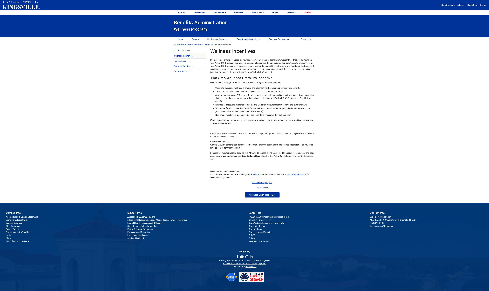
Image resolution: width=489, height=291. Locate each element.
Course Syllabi (12, 229)
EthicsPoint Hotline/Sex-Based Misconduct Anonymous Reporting (157, 220)
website (256, 174)
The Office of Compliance (17, 241)
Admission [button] (199, 12)
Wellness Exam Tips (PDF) (262, 195)
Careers (195, 39)
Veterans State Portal (259, 241)
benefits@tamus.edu (297, 174)
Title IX (252, 238)
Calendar (461, 5)
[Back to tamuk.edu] (21, 5)
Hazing (9, 235)
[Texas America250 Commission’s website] (251, 277)
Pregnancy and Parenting (138, 232)
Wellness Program (211, 44)
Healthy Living (180, 61)
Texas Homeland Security (260, 232)
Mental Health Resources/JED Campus (144, 223)
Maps (8, 238)
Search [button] (483, 5)
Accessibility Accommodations (141, 217)
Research (238, 12)
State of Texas (255, 229)
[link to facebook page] (238, 257)
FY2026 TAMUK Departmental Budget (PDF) (269, 217)
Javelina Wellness (182, 50)
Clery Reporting (13, 226)
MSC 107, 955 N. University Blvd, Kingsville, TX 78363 (394, 220)
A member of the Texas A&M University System (244, 263)
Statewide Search (257, 226)
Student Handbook (135, 238)
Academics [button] (219, 12)
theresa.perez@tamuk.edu (381, 226)
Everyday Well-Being (183, 66)
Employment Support (217, 39)
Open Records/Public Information (142, 226)
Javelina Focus (180, 71)
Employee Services (180, 44)
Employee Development (280, 39)
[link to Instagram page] (247, 257)
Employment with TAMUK (17, 232)
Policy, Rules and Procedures (140, 229)
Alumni (275, 12)
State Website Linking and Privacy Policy (267, 223)
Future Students (447, 5)
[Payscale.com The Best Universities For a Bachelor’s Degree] (231, 277)
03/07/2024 (251, 266)
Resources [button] (257, 12)
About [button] (181, 12)
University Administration (17, 220)
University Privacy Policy (260, 220)
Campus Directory (14, 223)
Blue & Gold (472, 5)
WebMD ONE (262, 188)
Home (180, 39)
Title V (252, 235)
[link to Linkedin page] (251, 257)
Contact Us (306, 39)
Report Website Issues (137, 235)
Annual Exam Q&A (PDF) (262, 182)
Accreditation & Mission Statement (22, 217)
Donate (307, 12)
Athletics (291, 12)
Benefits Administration (248, 39)
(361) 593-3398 (377, 223)
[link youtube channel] (242, 257)
